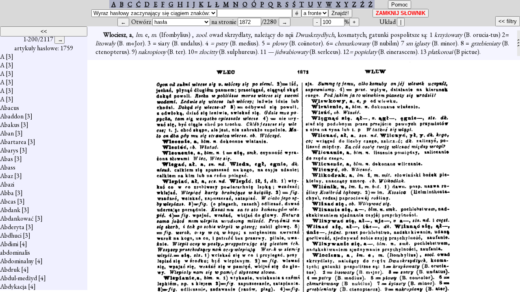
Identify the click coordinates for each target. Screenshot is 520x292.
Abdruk (10, 269)
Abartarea (13, 141)
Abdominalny (17, 261)
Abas (6, 159)
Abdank (10, 210)
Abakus (10, 124)
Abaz (6, 176)
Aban (7, 133)
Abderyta (12, 227)
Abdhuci (11, 235)
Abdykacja (13, 286)
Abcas (8, 201)
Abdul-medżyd (18, 278)
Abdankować (17, 218)
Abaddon (12, 116)
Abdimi (9, 244)
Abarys (9, 150)
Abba (7, 193)
